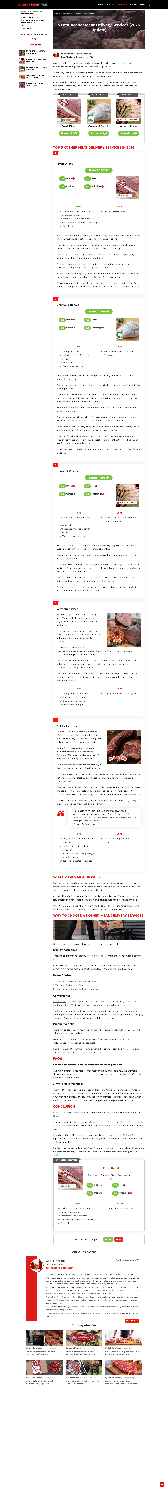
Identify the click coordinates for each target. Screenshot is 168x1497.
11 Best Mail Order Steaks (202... (34, 84)
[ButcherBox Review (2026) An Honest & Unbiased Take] (22, 53)
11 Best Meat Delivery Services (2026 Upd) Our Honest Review (122, 1353)
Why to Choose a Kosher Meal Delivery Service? (33, 21)
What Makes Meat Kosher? (31, 17)
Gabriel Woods (55, 1260)
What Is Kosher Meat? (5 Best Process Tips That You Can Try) (81, 1353)
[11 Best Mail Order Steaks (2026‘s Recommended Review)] (22, 85)
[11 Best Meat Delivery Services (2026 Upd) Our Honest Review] (22, 61)
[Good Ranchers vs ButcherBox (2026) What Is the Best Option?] (22, 77)
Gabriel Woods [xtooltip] (83, 53)
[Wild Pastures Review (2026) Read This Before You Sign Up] (22, 69)
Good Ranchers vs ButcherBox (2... (35, 76)
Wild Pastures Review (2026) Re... (36, 68)
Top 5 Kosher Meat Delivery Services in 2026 (32, 13)
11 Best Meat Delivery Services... (36, 60)
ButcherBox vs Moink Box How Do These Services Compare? (121, 1382)
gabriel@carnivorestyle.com (59, 1268)
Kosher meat (59, 1001)
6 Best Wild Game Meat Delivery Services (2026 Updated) (42, 1382)
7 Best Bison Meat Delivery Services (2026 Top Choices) (83, 1382)
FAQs (23, 25)
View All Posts (132, 1321)
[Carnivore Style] (32, 4)
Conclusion (26, 28)
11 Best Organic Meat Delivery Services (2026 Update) (40, 1353)
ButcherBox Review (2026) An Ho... (35, 52)
